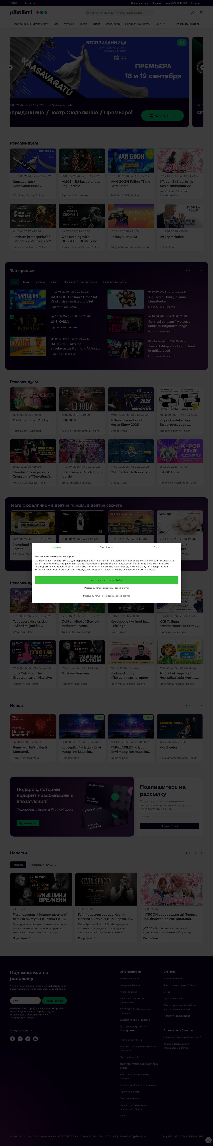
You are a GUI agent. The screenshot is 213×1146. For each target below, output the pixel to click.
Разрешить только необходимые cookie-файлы (106, 596)
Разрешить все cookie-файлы (106, 580)
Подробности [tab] (106, 547)
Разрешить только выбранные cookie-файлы (106, 588)
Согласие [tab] (56, 547)
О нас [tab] (156, 547)
